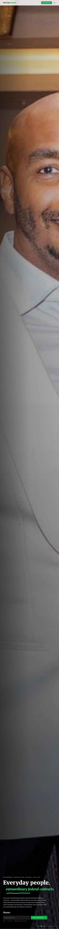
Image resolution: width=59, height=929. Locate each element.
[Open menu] (54, 2)
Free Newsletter (46, 2)
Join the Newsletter (38, 917)
